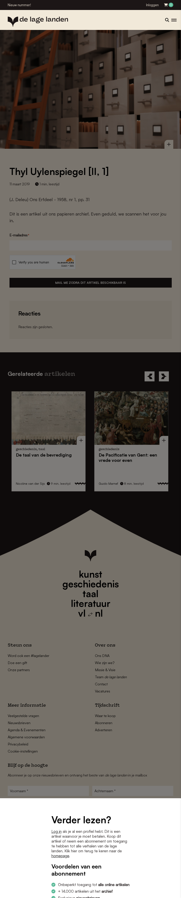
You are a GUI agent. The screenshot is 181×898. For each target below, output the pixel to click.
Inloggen (152, 5)
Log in (56, 831)
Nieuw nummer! (19, 5)
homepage (60, 855)
